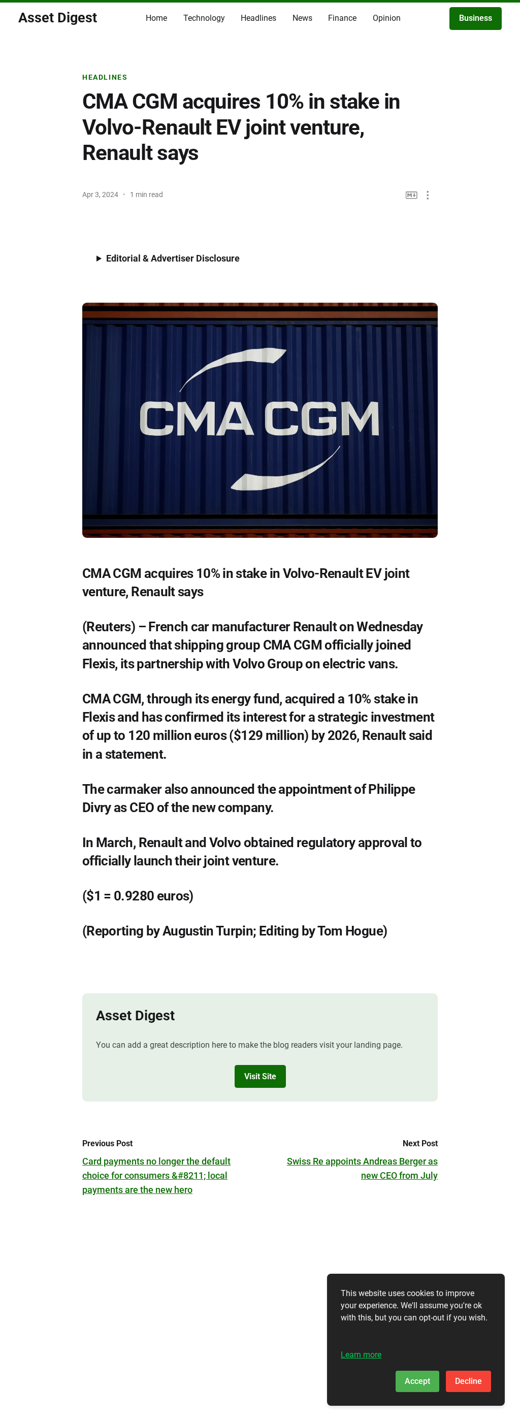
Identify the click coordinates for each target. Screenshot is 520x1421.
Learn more (361, 1355)
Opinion (387, 18)
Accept (417, 1381)
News (302, 18)
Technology (204, 18)
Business (475, 18)
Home (156, 18)
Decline (468, 1381)
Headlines (258, 18)
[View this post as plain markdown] (411, 195)
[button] (427, 195)
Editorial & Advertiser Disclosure (173, 258)
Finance (342, 18)
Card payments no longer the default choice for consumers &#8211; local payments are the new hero (156, 1175)
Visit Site (260, 1076)
